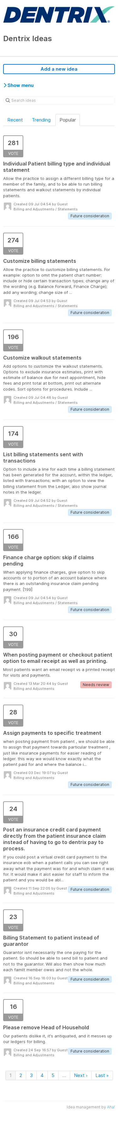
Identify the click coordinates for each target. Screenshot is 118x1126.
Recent (15, 120)
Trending (41, 120)
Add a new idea (59, 69)
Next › (80, 1075)
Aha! (111, 1107)
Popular (67, 120)
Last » (102, 1075)
